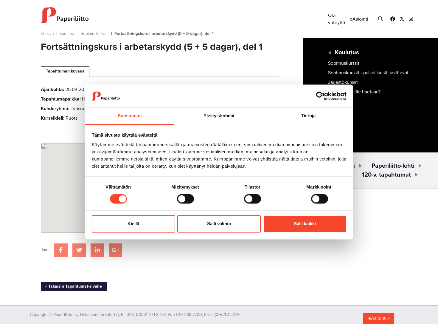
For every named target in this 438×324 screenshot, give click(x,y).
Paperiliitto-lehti (393, 165)
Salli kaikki (305, 223)
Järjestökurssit (343, 82)
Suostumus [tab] (130, 115)
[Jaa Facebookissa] (61, 250)
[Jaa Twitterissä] (79, 250)
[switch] (185, 199)
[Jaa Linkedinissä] (97, 250)
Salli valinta (219, 223)
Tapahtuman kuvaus (65, 71)
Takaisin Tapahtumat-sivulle (75, 286)
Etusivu (47, 33)
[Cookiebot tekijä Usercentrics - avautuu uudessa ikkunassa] (320, 96)
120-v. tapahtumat (386, 174)
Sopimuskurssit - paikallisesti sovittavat (368, 73)
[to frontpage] (160, 15)
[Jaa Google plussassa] (115, 250)
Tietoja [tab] (308, 115)
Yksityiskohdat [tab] (219, 115)
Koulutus (67, 33)
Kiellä (133, 223)
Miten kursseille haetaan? (354, 92)
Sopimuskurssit (94, 33)
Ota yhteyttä (336, 19)
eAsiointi (359, 19)
